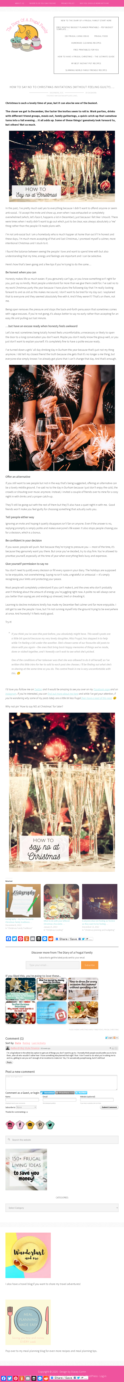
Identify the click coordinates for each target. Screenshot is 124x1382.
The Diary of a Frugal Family (27, 34)
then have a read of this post (96, 698)
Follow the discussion (116, 1037)
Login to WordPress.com (65, 1092)
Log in (103, 1376)
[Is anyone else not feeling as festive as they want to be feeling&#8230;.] (99, 901)
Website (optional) (87, 1096)
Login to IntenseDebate (47, 1092)
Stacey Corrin (78, 1371)
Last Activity (39, 1043)
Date (18, 1043)
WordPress (91, 1376)
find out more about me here (63, 693)
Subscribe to (10, 1107)
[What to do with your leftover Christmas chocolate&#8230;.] (61, 901)
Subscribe (90, 965)
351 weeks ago (45, 1048)
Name (7, 1096)
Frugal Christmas (111, 1029)
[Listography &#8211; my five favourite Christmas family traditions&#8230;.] (23, 900)
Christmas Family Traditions (91, 1029)
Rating (26, 1043)
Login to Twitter (81, 1092)
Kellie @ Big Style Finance (25, 1048)
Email (45, 1096)
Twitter (38, 689)
